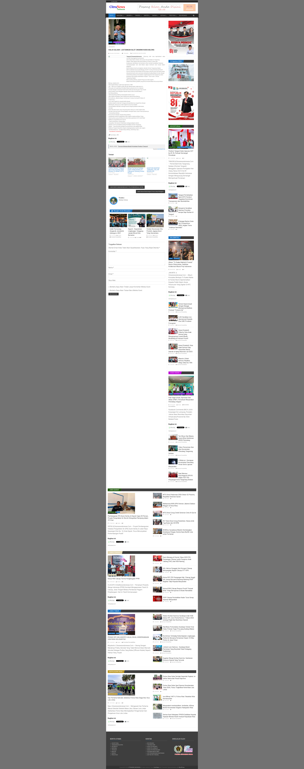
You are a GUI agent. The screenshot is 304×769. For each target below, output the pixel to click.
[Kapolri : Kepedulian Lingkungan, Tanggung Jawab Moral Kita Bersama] (136, 220)
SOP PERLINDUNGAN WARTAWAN (155, 753)
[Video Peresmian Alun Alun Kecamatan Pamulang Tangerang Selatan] (173, 448)
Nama (111, 268)
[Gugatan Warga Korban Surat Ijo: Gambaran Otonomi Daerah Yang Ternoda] (157, 659)
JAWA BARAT (112, 512)
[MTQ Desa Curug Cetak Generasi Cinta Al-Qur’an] (157, 513)
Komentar (112, 251)
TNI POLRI (114, 749)
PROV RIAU (172, 15)
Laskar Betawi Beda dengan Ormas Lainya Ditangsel (150, 191)
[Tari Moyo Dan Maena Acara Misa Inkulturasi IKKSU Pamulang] (173, 437)
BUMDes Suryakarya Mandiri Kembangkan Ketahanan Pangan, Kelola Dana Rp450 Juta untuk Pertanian (178, 532)
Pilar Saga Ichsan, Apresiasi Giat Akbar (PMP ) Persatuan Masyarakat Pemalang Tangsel (181, 400)
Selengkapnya (172, 189)
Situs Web (111, 280)
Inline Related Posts (161, 149)
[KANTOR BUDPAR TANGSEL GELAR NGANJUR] (156, 162)
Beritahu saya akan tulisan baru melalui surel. (126, 290)
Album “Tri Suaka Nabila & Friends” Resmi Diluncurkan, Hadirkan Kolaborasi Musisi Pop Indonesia (180, 264)
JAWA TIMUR (112, 633)
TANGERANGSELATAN (117, 744)
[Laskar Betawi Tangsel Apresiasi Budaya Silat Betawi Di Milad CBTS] (117, 162)
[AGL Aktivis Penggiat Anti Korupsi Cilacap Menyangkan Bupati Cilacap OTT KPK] (157, 569)
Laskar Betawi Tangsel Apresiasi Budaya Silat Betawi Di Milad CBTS (116, 169)
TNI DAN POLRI (126, 694)
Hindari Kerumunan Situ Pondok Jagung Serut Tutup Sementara (155, 231)
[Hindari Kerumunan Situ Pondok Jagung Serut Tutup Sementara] (155, 220)
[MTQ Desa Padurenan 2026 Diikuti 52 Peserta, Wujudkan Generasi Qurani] (157, 495)
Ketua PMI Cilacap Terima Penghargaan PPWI (124, 579)
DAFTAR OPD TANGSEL (153, 754)
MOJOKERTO (119, 633)
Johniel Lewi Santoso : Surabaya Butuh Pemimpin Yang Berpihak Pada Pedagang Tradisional (177, 649)
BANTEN (146, 15)
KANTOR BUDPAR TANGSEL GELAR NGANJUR (153, 169)
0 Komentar (125, 53)
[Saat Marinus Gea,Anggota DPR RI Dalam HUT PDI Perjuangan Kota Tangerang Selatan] (173, 474)
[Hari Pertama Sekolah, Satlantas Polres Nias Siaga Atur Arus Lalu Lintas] (121, 685)
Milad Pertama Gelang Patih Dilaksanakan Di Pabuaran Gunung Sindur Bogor (136, 170)
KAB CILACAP (120, 574)
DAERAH (154, 15)
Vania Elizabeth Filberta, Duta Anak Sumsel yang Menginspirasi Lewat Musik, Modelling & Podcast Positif (179, 334)
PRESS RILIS (115, 754)
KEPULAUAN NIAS (113, 694)
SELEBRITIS (176, 258)
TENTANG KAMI (151, 744)
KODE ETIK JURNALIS (152, 748)
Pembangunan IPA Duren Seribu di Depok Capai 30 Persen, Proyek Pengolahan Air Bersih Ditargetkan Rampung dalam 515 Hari (128, 518)
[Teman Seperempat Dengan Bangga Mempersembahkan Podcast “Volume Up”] (173, 304)
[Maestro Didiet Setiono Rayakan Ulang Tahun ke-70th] (173, 359)
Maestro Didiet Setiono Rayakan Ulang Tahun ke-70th (185, 361)
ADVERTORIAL (172, 147)
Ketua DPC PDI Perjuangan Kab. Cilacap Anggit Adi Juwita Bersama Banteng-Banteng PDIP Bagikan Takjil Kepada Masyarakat (179, 579)
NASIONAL (120, 15)
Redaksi (119, 235)
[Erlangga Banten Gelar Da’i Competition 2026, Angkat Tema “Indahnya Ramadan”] (173, 222)
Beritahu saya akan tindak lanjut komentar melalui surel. (130, 287)
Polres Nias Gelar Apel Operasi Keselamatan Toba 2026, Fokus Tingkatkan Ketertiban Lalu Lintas (178, 687)
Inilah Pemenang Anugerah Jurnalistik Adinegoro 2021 (117, 231)
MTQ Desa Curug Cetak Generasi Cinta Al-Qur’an (179, 513)
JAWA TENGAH (112, 574)
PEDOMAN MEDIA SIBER (153, 751)
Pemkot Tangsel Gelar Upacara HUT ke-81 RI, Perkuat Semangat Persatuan (180, 153)
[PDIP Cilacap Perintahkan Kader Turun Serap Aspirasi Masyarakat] (157, 598)
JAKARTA (128, 15)
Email (110, 274)
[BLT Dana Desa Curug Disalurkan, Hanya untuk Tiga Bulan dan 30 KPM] (157, 522)
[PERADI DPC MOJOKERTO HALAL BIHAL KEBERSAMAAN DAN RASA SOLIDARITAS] (121, 624)
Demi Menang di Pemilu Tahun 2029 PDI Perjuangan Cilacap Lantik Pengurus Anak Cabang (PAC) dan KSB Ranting (177, 559)
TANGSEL (137, 15)
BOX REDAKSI (183, 15)
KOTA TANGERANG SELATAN (184, 147)
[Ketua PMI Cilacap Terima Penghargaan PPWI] (121, 565)
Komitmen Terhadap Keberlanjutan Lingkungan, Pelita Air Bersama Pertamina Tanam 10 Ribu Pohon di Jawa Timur (179, 638)
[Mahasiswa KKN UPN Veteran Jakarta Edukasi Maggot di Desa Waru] (157, 504)
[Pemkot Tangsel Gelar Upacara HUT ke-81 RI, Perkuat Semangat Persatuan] (181, 139)
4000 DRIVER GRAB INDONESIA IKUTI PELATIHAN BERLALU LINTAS (126, 187)
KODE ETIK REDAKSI (152, 746)
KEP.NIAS (163, 15)
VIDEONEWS (189, 393)
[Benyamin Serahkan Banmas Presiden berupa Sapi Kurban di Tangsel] (173, 209)
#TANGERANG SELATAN (137, 53)
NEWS (111, 15)
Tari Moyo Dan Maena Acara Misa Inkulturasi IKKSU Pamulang (186, 438)
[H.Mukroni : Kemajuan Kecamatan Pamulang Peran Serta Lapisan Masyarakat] (173, 461)
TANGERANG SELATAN (119, 42)
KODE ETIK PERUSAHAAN (153, 749)
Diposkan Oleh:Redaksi (115, 53)
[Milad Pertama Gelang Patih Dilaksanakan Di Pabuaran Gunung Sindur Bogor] (136, 162)
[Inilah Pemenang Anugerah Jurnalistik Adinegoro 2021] (118, 220)
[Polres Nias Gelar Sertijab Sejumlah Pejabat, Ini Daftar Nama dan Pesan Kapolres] (157, 677)
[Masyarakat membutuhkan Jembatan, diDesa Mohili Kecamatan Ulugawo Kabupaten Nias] (157, 706)
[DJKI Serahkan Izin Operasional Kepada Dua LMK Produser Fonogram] (173, 318)
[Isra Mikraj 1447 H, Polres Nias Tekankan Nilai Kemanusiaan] (157, 697)
